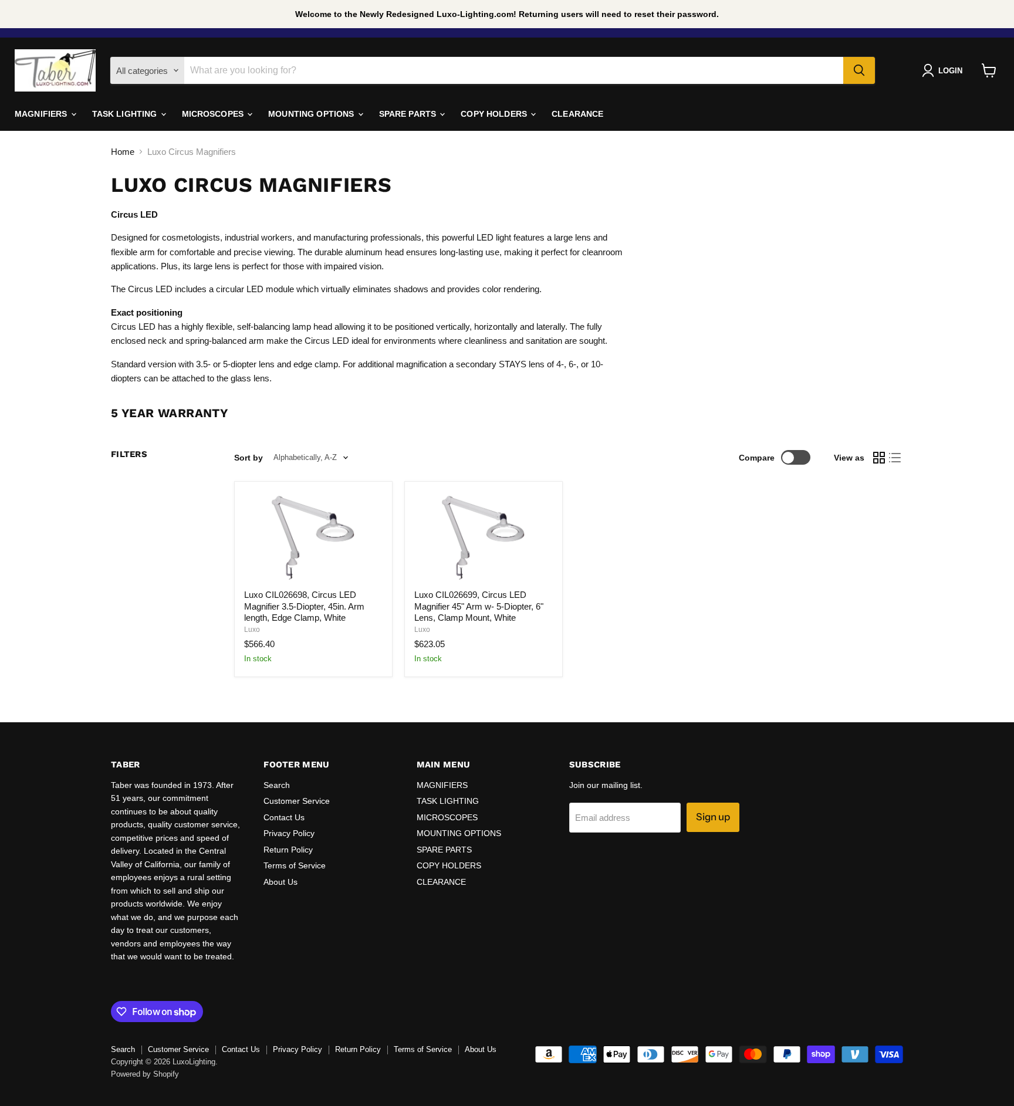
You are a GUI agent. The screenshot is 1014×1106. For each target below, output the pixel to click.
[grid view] (879, 457)
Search (276, 785)
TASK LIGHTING (126, 114)
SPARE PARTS (409, 114)
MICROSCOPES (214, 114)
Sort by (248, 457)
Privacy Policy (289, 833)
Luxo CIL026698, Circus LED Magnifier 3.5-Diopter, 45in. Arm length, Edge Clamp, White (304, 606)
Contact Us (284, 817)
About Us (280, 882)
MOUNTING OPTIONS (312, 114)
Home (122, 152)
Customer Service (296, 801)
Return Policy (288, 849)
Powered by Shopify (145, 1074)
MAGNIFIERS (42, 114)
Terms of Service (294, 865)
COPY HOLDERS (495, 114)
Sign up (713, 817)
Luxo (252, 629)
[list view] (895, 457)
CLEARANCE (577, 114)
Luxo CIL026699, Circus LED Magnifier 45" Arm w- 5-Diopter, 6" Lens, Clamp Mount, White (478, 606)
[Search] (859, 70)
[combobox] (513, 70)
